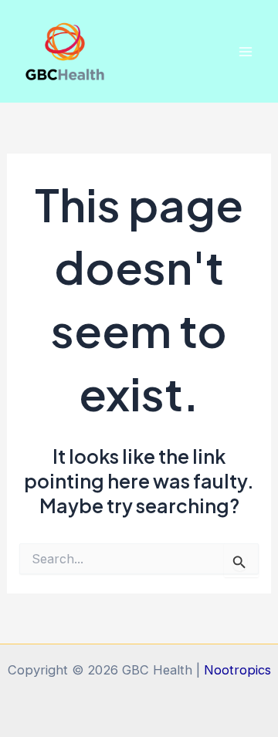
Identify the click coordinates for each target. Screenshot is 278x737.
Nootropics (237, 670)
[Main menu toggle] (245, 51)
